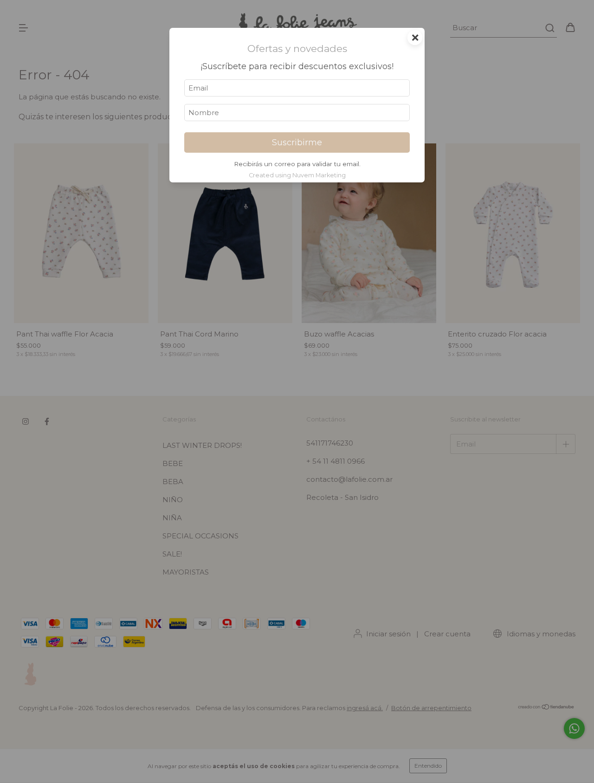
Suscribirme (297, 142)
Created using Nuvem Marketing (297, 175)
